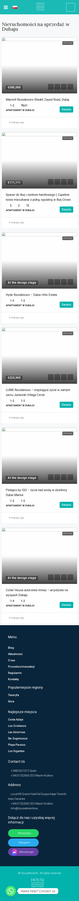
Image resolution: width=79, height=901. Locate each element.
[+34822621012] (70, 7)
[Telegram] (45, 893)
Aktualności (15, 654)
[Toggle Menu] (6, 7)
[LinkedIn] (33, 893)
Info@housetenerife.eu (24, 808)
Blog (11, 647)
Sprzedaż (67, 43)
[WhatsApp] (51, 893)
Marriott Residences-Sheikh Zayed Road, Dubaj (37, 99)
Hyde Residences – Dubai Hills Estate (31, 295)
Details (66, 109)
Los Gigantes (16, 751)
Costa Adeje (15, 719)
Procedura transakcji (21, 666)
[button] (51, 87)
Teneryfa (13, 695)
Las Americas (16, 732)
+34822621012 (19, 770)
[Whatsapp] (11, 891)
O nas (11, 660)
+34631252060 (19, 775)
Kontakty (13, 679)
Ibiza (11, 701)
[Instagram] (39, 893)
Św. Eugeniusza (17, 738)
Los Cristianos (17, 725)
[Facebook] (27, 893)
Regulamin (15, 672)
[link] (39, 65)
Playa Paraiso (17, 744)
